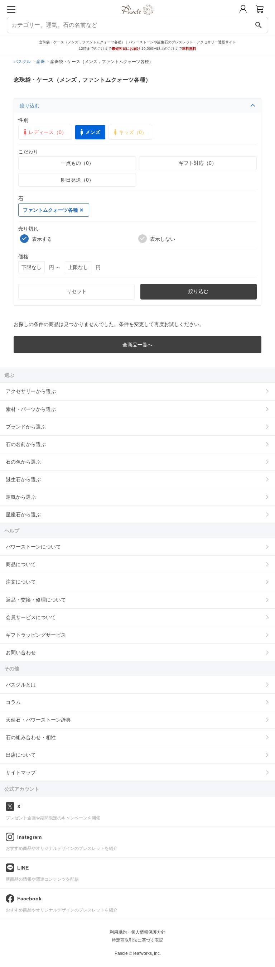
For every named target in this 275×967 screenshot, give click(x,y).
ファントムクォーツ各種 (50, 210)
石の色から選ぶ (23, 462)
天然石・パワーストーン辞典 (38, 720)
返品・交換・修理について (36, 600)
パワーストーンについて (33, 547)
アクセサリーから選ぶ (31, 391)
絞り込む (30, 106)
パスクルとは (21, 685)
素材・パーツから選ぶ (31, 409)
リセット (77, 291)
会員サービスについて (31, 617)
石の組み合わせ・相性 (31, 737)
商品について (21, 564)
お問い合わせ (21, 652)
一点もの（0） (77, 163)
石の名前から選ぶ (26, 444)
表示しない (162, 239)
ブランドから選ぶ (26, 427)
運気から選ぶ (21, 497)
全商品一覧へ (137, 345)
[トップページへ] (138, 17)
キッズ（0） (133, 132)
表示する (42, 239)
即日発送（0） (77, 180)
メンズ (92, 132)
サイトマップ (21, 772)
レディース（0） (48, 132)
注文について (21, 582)
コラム (13, 702)
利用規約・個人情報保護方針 (137, 932)
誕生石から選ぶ (23, 479)
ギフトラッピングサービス (36, 635)
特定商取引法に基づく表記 (137, 940)
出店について (21, 755)
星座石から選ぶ (23, 514)
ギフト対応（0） (198, 163)
